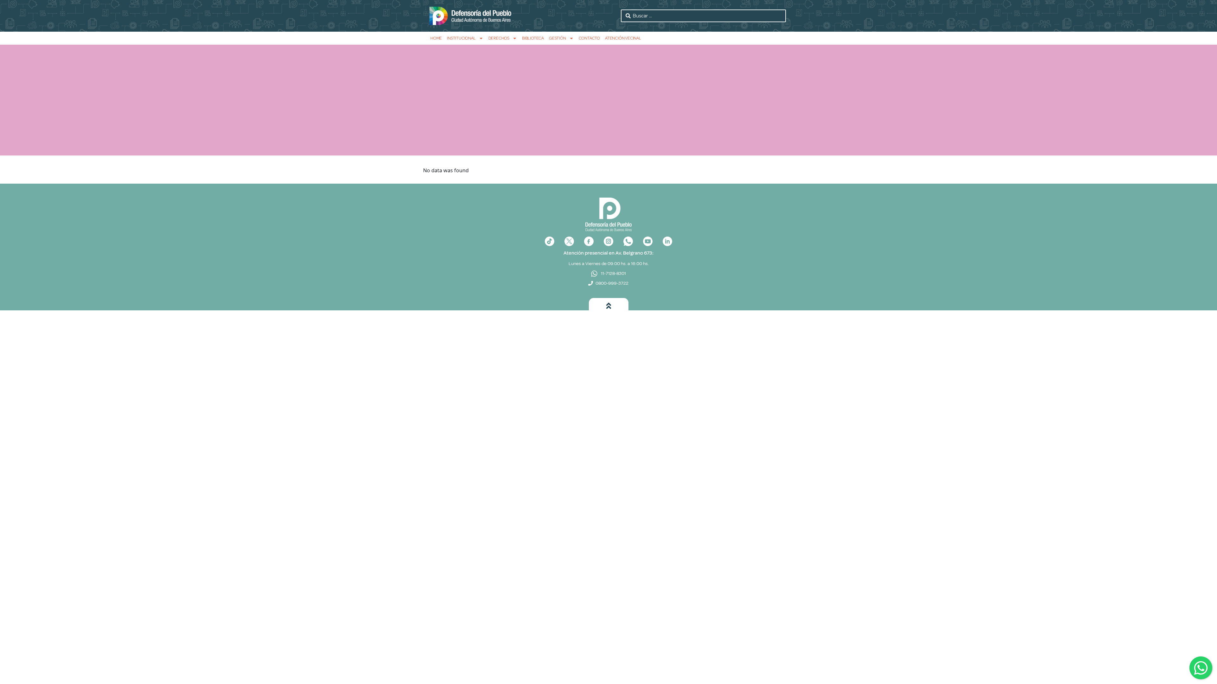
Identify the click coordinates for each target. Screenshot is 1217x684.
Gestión (557, 38)
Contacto (589, 38)
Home (436, 38)
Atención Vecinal (623, 38)
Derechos (498, 38)
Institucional (461, 38)
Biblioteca (533, 38)
